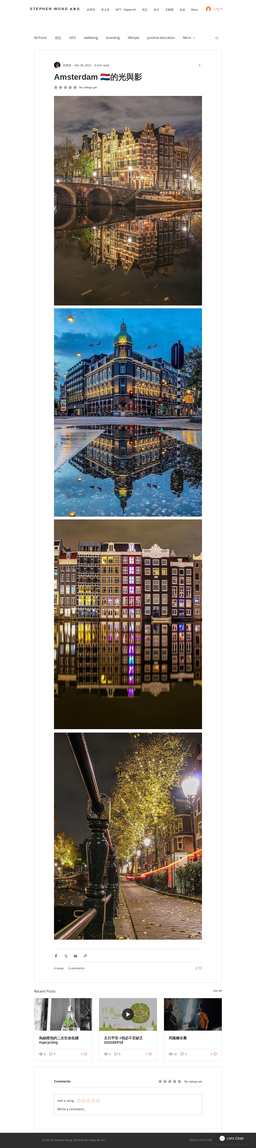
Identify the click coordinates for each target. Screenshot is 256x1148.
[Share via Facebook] (56, 956)
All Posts (40, 37)
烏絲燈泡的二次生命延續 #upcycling (59, 1040)
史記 (58, 37)
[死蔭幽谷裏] (193, 1014)
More (187, 37)
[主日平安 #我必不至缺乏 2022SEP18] (128, 1014)
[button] (217, 37)
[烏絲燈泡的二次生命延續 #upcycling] (63, 1014)
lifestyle (133, 37)
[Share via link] (85, 956)
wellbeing (91, 37)
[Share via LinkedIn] (75, 956)
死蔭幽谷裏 (178, 1038)
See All (217, 991)
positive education (161, 37)
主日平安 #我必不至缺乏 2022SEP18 (123, 1040)
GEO (72, 37)
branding (113, 37)
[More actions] (199, 65)
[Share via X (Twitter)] (66, 956)
